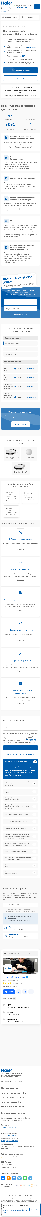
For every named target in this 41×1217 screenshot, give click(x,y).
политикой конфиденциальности (23, 313)
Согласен (34, 1209)
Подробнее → (31, 369)
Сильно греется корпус (6, 368)
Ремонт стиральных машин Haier (13, 1093)
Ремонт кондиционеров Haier (12, 1106)
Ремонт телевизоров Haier (11, 1102)
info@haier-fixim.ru (8, 1135)
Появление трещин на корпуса (7, 377)
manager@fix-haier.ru (9, 1141)
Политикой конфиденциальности (25, 911)
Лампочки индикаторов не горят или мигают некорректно (8, 397)
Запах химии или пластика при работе (8, 386)
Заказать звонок (20, 424)
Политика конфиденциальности (20, 1195)
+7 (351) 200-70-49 (23, 6)
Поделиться (3, 1178)
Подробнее (20, 550)
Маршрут (11, 991)
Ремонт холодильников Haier (12, 1097)
